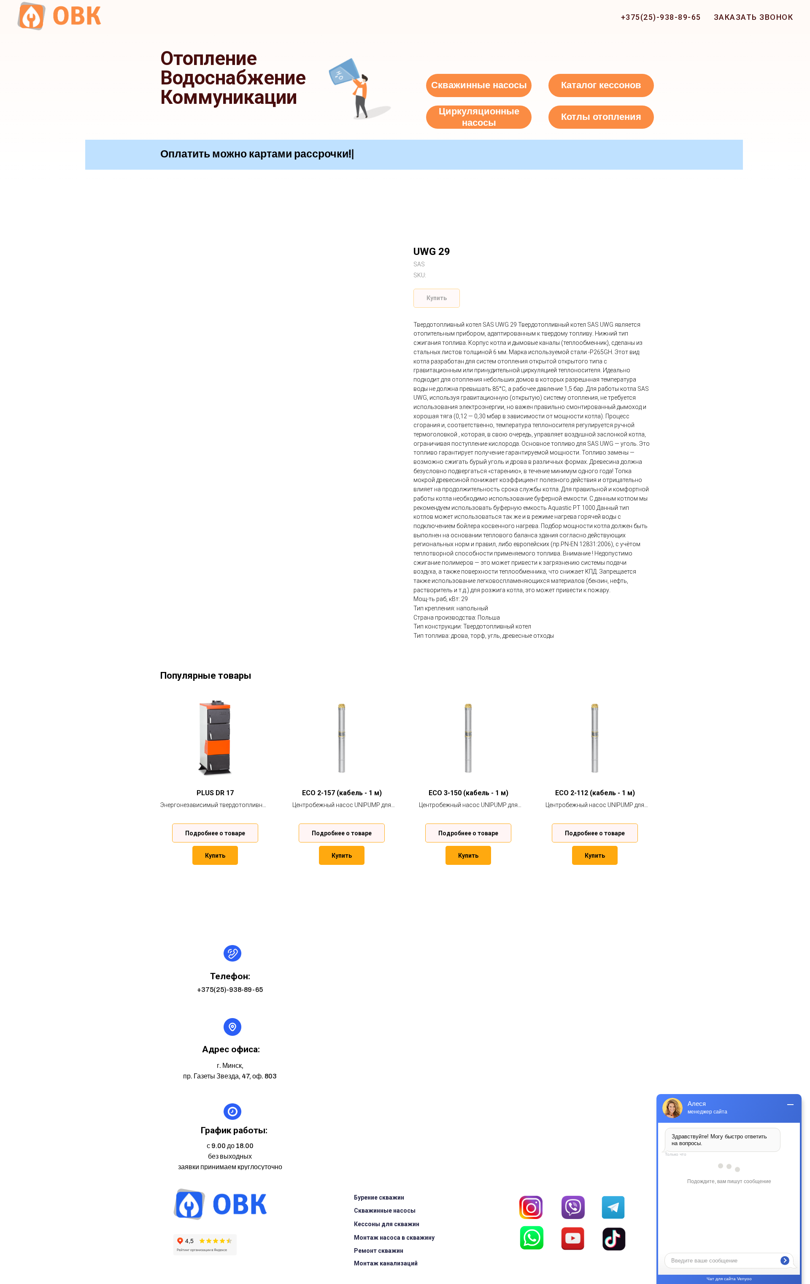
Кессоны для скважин (386, 1224)
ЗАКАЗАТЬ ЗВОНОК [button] (754, 17)
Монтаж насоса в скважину (394, 1237)
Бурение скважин (379, 1197)
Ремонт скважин (378, 1250)
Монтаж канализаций (386, 1263)
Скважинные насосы (385, 1210)
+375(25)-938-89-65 (661, 17)
